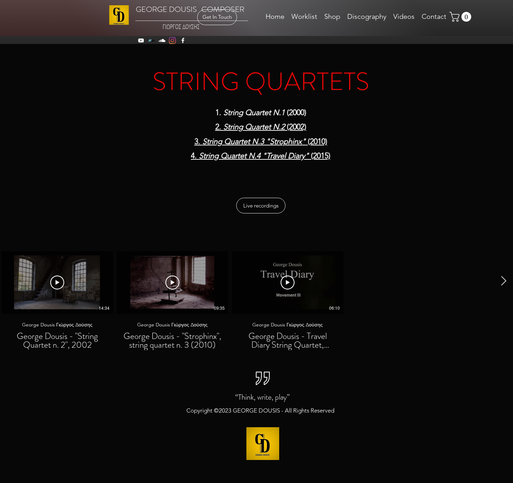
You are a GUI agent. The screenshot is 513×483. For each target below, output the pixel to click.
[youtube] (140, 40)
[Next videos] (503, 281)
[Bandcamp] (151, 40)
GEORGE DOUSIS (166, 9)
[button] (461, 17)
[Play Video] (57, 282)
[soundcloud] (161, 40)
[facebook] (182, 40)
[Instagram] (172, 40)
